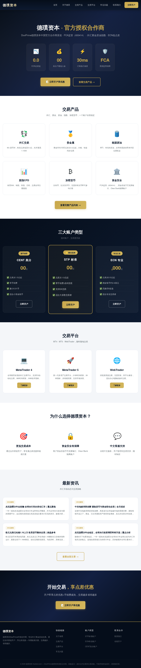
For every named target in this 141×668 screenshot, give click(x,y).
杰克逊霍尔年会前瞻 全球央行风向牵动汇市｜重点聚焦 (31, 506)
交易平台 (91, 4)
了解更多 (24, 385)
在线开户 (118, 641)
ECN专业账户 (90, 641)
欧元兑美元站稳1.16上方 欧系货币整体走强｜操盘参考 (30, 532)
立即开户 (131, 4)
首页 (55, 4)
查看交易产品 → (87, 82)
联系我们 (117, 4)
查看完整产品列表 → (70, 205)
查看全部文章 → (70, 556)
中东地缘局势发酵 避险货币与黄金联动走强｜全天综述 (100, 506)
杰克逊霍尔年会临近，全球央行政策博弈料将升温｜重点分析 (103, 532)
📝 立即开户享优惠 (55, 81)
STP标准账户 (90, 636)
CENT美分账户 (91, 646)
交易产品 (79, 4)
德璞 (10, 5)
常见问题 (104, 4)
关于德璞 (66, 4)
